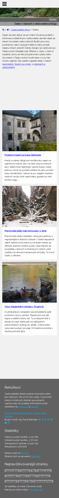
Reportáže (25, 471)
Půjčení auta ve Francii (43, 481)
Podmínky (16, 413)
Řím (33, 471)
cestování (23, 406)
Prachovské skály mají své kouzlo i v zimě (25, 231)
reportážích (8, 64)
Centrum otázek (12, 471)
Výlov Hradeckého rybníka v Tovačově (24, 306)
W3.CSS (24, 453)
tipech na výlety (23, 64)
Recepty (22, 481)
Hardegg (23, 476)
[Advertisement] (29, 89)
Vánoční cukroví (44, 471)
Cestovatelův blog (20, 29)
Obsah (36, 413)
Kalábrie (32, 476)
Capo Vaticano (43, 476)
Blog (30, 481)
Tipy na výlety (11, 476)
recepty (34, 406)
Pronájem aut (36, 489)
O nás (7, 413)
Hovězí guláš (11, 481)
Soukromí (27, 413)
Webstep (35, 456)
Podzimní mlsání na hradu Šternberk (23, 155)
